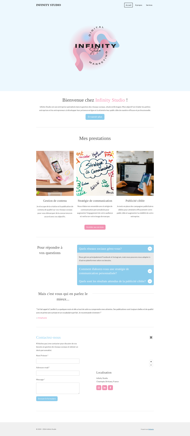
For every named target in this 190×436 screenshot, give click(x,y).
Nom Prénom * (42, 355)
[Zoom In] (151, 361)
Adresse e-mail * (43, 367)
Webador (151, 429)
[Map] (125, 351)
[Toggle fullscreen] (151, 337)
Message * (40, 379)
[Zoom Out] (151, 365)
